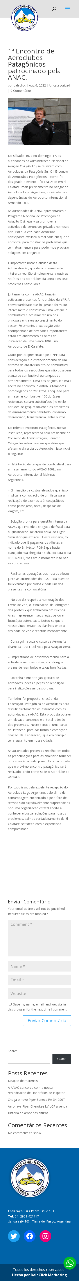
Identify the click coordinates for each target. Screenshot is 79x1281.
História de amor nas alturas (28, 1113)
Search (13, 1051)
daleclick (19, 85)
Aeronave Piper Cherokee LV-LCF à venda (37, 1106)
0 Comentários (21, 90)
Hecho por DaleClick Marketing (39, 1274)
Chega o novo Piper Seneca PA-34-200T (36, 1099)
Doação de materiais (23, 1081)
